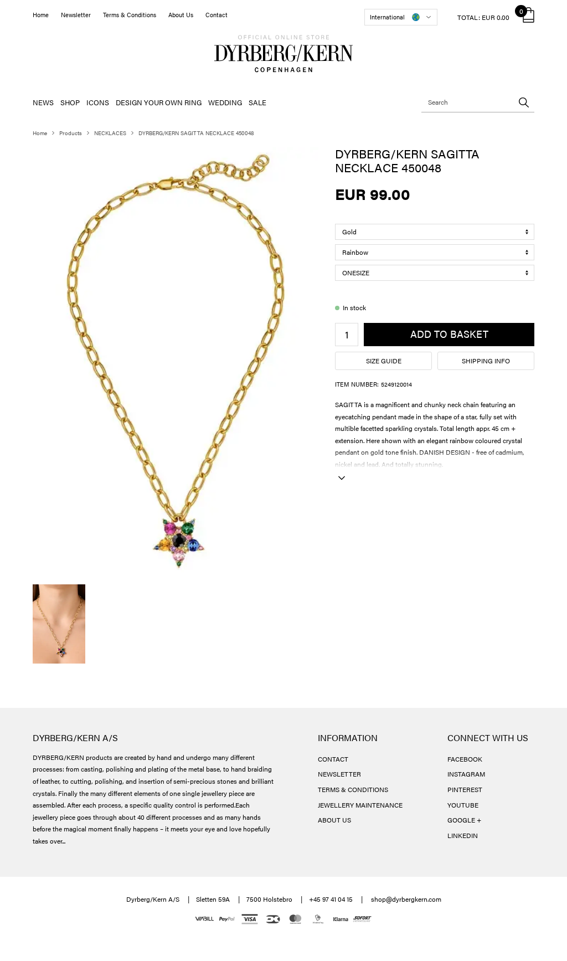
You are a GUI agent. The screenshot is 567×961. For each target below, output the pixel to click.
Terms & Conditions (129, 15)
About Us (180, 15)
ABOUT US (334, 820)
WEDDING (225, 102)
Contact (216, 15)
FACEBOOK (464, 759)
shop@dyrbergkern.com (406, 899)
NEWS (43, 102)
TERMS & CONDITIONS (353, 789)
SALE (257, 102)
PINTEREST (464, 789)
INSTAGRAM (466, 774)
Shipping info (486, 361)
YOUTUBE (462, 805)
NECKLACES (110, 133)
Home (41, 15)
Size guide (383, 361)
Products (70, 133)
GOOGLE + (464, 820)
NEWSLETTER (339, 774)
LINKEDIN (462, 835)
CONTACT (333, 759)
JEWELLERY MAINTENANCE (360, 805)
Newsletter (76, 15)
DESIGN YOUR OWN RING (159, 102)
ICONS (97, 102)
